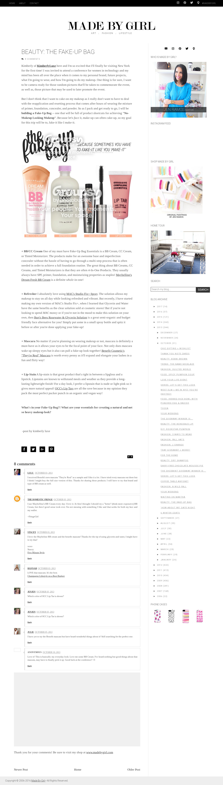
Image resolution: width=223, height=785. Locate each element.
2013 (159, 327)
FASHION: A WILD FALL (173, 486)
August (165, 523)
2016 (159, 312)
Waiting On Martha (173, 497)
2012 (159, 565)
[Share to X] (34, 449)
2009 (159, 581)
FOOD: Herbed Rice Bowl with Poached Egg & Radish (179, 401)
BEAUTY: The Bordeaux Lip (177, 424)
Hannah (32, 568)
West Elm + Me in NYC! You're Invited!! (179, 392)
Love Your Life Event (174, 380)
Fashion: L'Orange (172, 445)
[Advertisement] (177, 649)
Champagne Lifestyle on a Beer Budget (46, 576)
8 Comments (32, 59)
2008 (159, 586)
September (167, 518)
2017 (159, 306)
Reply (30, 490)
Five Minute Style (36, 552)
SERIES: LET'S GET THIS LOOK (178, 476)
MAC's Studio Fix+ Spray (82, 294)
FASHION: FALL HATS (172, 440)
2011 (159, 570)
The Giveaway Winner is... (177, 419)
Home (12, 3)
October (166, 343)
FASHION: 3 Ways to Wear (176, 434)
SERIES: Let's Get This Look (178, 385)
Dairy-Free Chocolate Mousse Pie (182, 466)
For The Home (169, 455)
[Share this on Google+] (43, 449)
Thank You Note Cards (175, 354)
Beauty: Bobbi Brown (174, 359)
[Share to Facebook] (25, 449)
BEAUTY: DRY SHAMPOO (174, 460)
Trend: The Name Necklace (177, 364)
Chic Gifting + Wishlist (176, 348)
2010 (159, 575)
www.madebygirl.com (99, 752)
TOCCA (164, 408)
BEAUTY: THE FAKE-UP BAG (176, 502)
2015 (159, 317)
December (167, 333)
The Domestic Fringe (40, 499)
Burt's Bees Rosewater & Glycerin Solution (60, 317)
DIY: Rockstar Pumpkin (175, 429)
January (166, 560)
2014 (159, 322)
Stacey (32, 532)
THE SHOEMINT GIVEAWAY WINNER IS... (183, 471)
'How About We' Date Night (178, 508)
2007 (159, 591)
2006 (159, 596)
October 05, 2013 (43, 632)
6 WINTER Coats (170, 513)
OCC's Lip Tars (64, 388)
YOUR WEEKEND (170, 413)
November (167, 338)
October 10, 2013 (51, 652)
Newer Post (21, 769)
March (165, 549)
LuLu (31, 473)
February (166, 554)
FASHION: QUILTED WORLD (176, 369)
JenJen (32, 592)
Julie (31, 632)
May (163, 539)
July (163, 528)
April (164, 544)
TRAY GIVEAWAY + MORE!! (175, 450)
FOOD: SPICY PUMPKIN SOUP (178, 374)
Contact (34, 3)
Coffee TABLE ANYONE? (175, 481)
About (22, 3)
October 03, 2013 (44, 473)
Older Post (133, 769)
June (164, 534)
